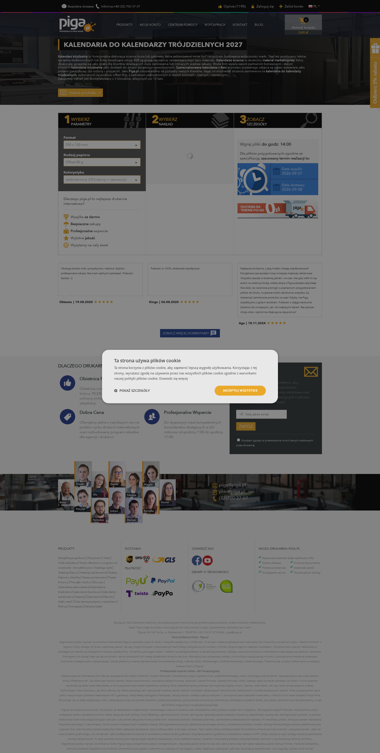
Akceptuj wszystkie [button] (240, 390)
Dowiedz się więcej (173, 378)
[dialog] (190, 376)
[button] (132, 390)
